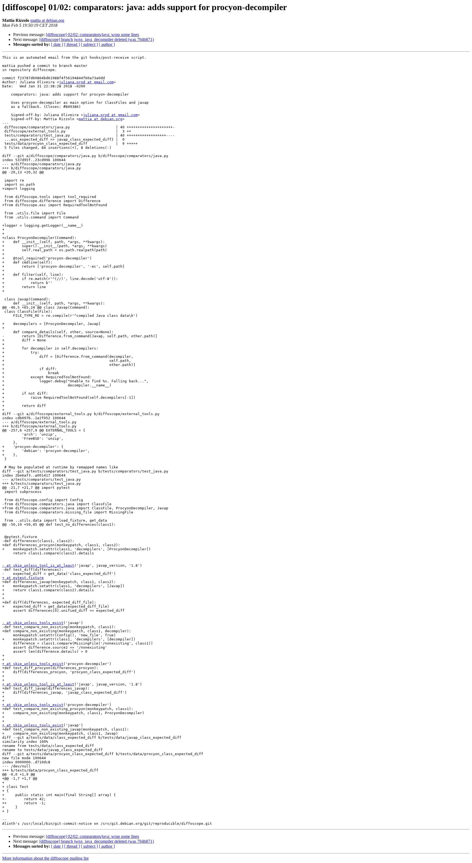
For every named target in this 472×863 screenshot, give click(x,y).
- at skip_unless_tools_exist (32, 623)
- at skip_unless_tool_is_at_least (38, 565)
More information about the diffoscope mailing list (45, 858)
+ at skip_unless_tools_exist (32, 664)
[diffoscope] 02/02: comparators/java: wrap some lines (92, 34)
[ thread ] (72, 44)
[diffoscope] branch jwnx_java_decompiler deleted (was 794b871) (96, 39)
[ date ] (57, 44)
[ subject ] (89, 44)
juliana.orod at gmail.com (86, 82)
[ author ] (107, 44)
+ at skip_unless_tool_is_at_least (38, 684)
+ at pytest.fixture (23, 578)
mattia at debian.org (47, 20)
